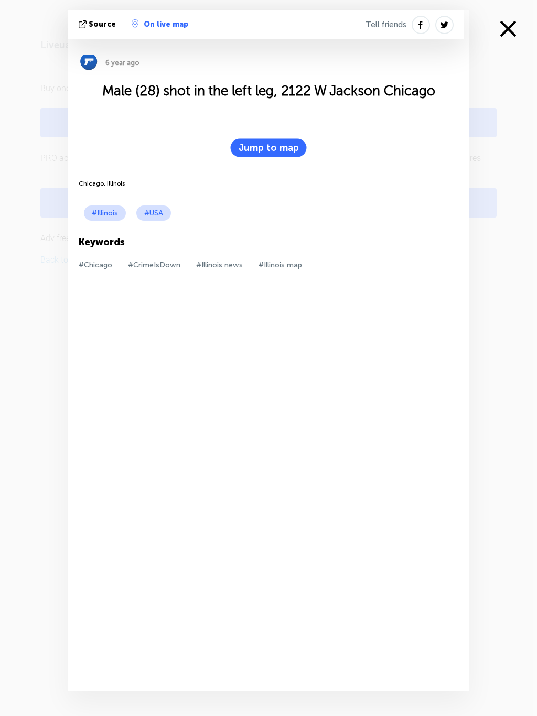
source (102, 24)
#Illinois (105, 213)
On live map (166, 24)
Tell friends (386, 24)
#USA (153, 213)
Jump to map (269, 148)
